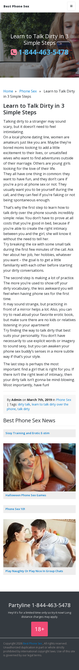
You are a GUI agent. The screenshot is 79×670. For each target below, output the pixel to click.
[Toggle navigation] (71, 6)
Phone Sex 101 (15, 509)
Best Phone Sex (16, 6)
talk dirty (24, 409)
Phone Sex (28, 91)
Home (8, 91)
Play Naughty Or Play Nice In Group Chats (34, 571)
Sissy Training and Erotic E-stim (27, 433)
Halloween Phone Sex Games (25, 495)
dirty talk (24, 404)
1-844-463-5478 (42, 52)
